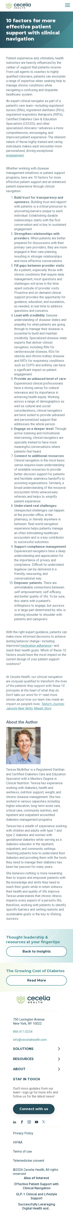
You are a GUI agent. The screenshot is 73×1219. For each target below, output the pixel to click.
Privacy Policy (23, 1133)
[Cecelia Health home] (18, 5)
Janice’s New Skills (19, 708)
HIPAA (17, 1142)
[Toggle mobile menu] (66, 5)
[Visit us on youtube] (36, 1122)
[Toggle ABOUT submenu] (36, 1072)
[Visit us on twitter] (43, 1122)
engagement (15, 155)
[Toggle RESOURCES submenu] (36, 1062)
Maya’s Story (42, 708)
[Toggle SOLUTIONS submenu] (36, 1052)
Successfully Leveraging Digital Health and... (36, 1206)
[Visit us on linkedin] (14, 1122)
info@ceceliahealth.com (30, 1040)
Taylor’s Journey (52, 704)
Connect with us (33, 1109)
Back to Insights (37, 951)
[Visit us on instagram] (29, 1122)
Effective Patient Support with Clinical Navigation (36, 1186)
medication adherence (36, 646)
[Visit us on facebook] (22, 1122)
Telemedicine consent (28, 1161)
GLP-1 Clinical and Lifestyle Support (36, 1196)
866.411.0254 (22, 1032)
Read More (36, 980)
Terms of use (22, 1151)
